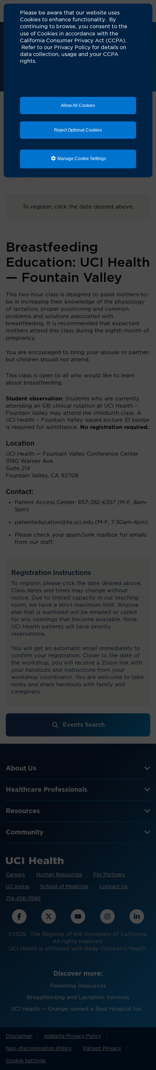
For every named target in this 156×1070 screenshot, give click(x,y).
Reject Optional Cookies (78, 130)
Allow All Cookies (78, 105)
